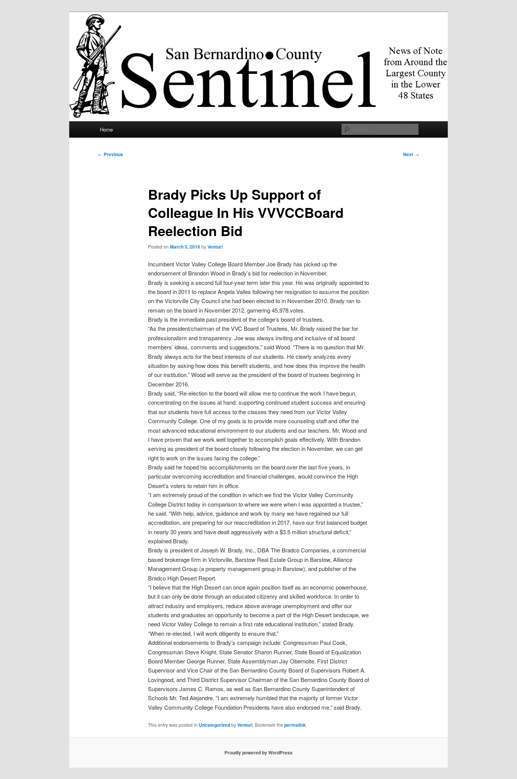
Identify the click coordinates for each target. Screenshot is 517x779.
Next (411, 154)
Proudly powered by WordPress (258, 752)
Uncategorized (214, 724)
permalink (295, 724)
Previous (110, 154)
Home (106, 129)
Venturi (215, 246)
